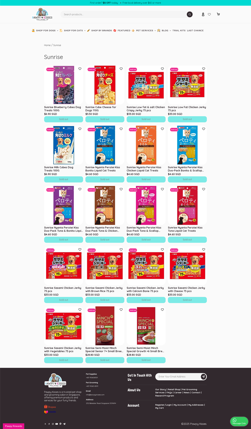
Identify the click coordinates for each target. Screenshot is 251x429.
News (187, 392)
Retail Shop (174, 389)
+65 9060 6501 (92, 386)
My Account (180, 404)
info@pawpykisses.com (95, 395)
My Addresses (196, 404)
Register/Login (163, 404)
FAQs (169, 392)
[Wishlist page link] (209, 14)
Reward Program (164, 395)
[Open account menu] (203, 14)
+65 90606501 (92, 377)
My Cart (159, 407)
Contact (196, 392)
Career (178, 392)
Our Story (160, 389)
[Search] (190, 14)
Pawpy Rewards (13, 426)
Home (47, 45)
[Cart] (218, 15)
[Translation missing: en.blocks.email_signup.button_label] (203, 377)
